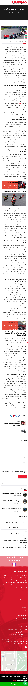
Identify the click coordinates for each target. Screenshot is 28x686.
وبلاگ (13, 12)
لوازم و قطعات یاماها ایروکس (20, 618)
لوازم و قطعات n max (22, 615)
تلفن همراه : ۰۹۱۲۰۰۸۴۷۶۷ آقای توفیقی (17, 636)
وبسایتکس (14, 680)
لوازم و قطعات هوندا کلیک (21, 620)
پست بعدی (18, 428)
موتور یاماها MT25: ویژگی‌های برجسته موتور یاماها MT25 (15, 547)
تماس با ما (24, 604)
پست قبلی (18, 421)
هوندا (20, 103)
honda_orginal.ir (14, 560)
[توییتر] (16, 416)
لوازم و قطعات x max (22, 612)
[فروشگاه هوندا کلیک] (19, 2)
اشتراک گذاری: (24, 415)
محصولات (24, 607)
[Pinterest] (14, 416)
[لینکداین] (11, 416)
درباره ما (24, 601)
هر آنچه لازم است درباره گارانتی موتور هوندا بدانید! (16, 522)
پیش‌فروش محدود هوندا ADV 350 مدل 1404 (18, 527)
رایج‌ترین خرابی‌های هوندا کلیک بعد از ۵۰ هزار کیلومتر (11, 509)
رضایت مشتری (23, 599)
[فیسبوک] (19, 416)
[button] (25, 683)
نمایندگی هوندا (18, 12)
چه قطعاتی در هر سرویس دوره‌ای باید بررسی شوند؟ (11, 501)
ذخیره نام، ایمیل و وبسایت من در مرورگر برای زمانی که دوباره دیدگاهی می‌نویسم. (14, 472)
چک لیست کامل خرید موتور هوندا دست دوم (11, 493)
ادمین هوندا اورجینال (11, 41)
